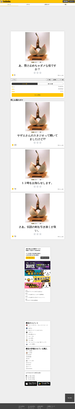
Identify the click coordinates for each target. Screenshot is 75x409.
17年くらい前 (60, 75)
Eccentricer (60, 86)
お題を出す (47, 4)
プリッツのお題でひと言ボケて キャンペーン (35, 297)
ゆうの (61, 91)
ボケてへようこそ (44, 257)
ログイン (72, 1)
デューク (29, 366)
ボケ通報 (49, 79)
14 (15, 189)
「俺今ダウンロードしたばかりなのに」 (35, 330)
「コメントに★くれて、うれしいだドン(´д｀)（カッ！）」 (37, 326)
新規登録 (66, 1)
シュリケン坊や (31, 360)
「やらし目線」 (30, 340)
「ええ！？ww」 (30, 336)
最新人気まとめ (31, 407)
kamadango (60, 88)
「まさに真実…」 (31, 338)
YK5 (28, 358)
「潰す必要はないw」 (31, 334)
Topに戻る (70, 397)
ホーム (9, 4)
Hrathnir (29, 364)
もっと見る (37, 95)
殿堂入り (20, 407)
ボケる (28, 4)
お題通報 (54, 79)
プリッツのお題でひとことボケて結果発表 (34, 294)
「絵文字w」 (30, 328)
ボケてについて (50, 407)
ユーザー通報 (61, 79)
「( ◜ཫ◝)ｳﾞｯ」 (30, 332)
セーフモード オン (30, 257)
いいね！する (31, 376)
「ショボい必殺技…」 (31, 344)
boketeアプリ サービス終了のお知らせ (33, 291)
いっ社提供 (30, 350)
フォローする (31, 377)
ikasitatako (30, 368)
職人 (66, 4)
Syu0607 (29, 354)
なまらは (29, 362)
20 (15, 145)
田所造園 (29, 356)
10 (15, 236)
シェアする (13, 79)
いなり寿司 (30, 352)
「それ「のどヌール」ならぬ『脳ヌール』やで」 (37, 342)
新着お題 (39, 407)
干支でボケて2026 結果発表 (31, 300)
